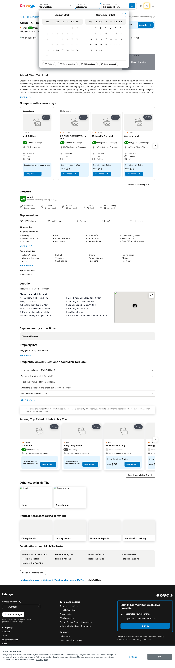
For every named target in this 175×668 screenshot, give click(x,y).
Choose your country (11, 601)
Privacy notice (66, 614)
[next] (124, 15)
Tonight (51, 64)
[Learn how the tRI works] (56, 200)
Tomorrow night (69, 64)
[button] (138, 44)
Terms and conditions (69, 606)
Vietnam (47, 580)
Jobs (4, 635)
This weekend (89, 64)
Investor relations (10, 639)
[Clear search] (70, 5)
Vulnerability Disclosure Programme (76, 626)
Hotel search (26, 580)
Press (4, 643)
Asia (37, 580)
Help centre (65, 636)
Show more (25, 97)
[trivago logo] (28, 6)
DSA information (67, 618)
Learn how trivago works (71, 640)
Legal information (67, 610)
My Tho (80, 580)
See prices (144, 25)
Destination (43, 4)
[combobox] (55, 6)
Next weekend (110, 64)
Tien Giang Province (64, 580)
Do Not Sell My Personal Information (76, 622)
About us (6, 631)
